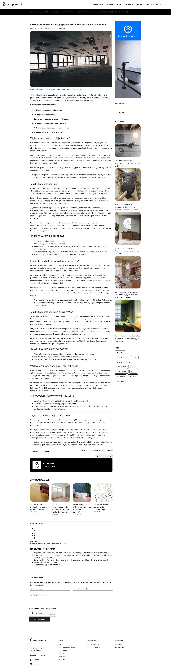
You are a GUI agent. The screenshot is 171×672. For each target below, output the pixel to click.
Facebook (36, 660)
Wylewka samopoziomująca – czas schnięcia (51, 128)
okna (133, 372)
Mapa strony (63, 659)
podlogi (35, 451)
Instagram (36, 664)
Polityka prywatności (67, 647)
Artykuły (120, 4)
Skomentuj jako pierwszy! (94, 450)
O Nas (61, 644)
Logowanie (119, 644)
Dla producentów (93, 647)
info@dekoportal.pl (37, 655)
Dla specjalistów (93, 644)
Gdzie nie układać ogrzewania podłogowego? (101, 507)
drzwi (119, 362)
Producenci (150, 4)
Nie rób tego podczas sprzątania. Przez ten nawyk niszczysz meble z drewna (128, 251)
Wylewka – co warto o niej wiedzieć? (48, 110)
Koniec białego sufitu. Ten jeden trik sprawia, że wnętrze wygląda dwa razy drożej (127, 338)
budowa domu (123, 357)
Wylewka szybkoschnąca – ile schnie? (48, 132)
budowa (120, 352)
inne (128, 362)
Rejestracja (119, 647)
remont (47, 451)
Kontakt (159, 4)
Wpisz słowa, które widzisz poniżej (42, 608)
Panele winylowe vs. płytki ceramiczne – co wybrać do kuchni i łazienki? (82, 508)
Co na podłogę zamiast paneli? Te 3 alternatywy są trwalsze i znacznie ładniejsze (127, 294)
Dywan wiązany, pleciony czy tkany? (47, 565)
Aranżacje (129, 4)
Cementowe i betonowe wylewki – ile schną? (51, 119)
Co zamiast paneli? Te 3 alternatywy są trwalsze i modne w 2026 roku (127, 163)
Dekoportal (35, 12)
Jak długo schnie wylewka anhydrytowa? (50, 123)
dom (135, 357)
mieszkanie (121, 367)
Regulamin (63, 650)
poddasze (121, 376)
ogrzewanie (122, 372)
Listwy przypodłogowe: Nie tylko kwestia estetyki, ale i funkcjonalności (60, 508)
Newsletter (63, 656)
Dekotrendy (110, 4)
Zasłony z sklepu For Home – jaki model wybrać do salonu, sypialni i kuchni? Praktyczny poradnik (71, 560)
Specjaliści (139, 4)
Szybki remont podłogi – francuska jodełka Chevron (38, 507)
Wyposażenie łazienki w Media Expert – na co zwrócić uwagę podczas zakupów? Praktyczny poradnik (72, 553)
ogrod (133, 367)
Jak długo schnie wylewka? (44, 114)
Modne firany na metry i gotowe (46, 562)
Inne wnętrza (57, 12)
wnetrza (120, 381)
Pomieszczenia (98, 4)
